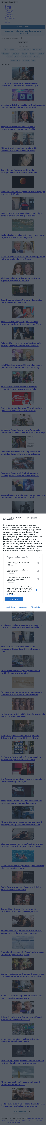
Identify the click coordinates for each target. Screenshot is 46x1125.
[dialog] (23, 562)
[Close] (42, 518)
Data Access (23, 607)
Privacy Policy (36, 607)
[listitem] (23, 557)
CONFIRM (14, 599)
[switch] (37, 563)
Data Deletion (10, 607)
